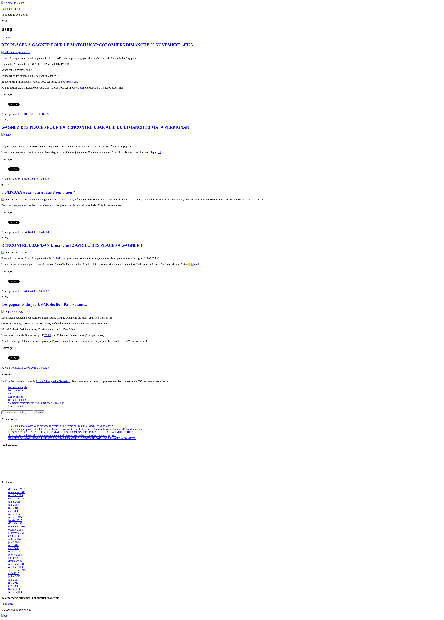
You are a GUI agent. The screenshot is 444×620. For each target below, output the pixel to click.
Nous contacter (16, 405)
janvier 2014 (15, 557)
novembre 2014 (16, 526)
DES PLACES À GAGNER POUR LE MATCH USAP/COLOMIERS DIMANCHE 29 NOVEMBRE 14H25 (97, 45)
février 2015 (15, 517)
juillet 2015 (14, 501)
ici (58, 75)
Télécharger (7, 603)
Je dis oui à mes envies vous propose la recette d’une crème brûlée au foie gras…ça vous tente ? (60, 425)
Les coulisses (15, 396)
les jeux (12, 393)
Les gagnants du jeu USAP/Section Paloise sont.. (44, 304)
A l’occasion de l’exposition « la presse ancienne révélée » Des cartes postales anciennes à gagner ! (62, 435)
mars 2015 (14, 514)
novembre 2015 (16, 492)
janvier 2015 (15, 520)
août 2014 (13, 535)
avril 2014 (13, 548)
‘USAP (57, 258)
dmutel (17, 114)
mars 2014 (14, 551)
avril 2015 (13, 510)
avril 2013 (13, 585)
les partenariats (16, 390)
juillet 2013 (14, 576)
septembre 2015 (17, 498)
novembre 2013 (16, 563)
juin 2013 (13, 579)
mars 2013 (14, 588)
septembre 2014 (17, 532)
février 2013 (15, 592)
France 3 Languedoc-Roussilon (53, 381)
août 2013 (13, 573)
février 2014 (15, 554)
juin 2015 (13, 504)
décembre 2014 (16, 523)
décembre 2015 (16, 489)
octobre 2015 (15, 495)
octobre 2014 (15, 529)
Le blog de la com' (11, 8)
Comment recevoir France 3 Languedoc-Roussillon (36, 402)
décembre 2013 (16, 560)
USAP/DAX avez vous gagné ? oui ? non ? (38, 192)
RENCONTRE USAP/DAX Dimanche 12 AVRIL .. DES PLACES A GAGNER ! (71, 245)
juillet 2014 (14, 539)
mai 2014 (13, 545)
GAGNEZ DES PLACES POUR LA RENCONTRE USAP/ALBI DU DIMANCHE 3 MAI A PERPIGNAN (95, 127)
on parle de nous (17, 399)
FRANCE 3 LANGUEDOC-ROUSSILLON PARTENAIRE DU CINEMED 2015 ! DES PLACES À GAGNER (72, 438)
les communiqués (17, 387)
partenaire (72, 81)
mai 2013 (13, 582)
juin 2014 (13, 542)
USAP (81, 87)
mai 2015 (13, 507)
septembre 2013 (17, 570)
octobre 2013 (15, 567)
